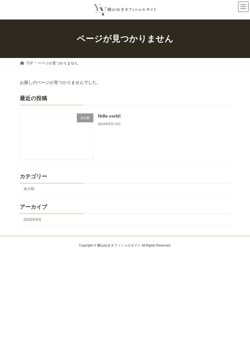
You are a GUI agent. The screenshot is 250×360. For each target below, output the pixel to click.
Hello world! (109, 116)
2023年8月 (32, 219)
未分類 (28, 188)
